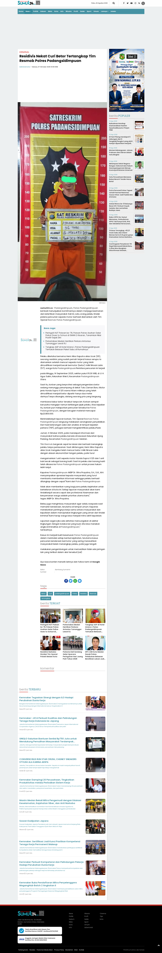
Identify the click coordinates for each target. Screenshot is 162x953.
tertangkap (45, 598)
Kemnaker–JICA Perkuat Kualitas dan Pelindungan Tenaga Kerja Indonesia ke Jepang (48, 719)
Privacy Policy (59, 950)
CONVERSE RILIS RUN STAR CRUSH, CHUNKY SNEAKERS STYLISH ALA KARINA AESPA (47, 761)
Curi (50, 593)
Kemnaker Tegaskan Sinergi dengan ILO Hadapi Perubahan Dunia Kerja (46, 699)
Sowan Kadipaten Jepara (33, 820)
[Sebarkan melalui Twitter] (71, 581)
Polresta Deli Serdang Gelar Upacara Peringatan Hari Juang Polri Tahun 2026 (73, 655)
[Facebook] (123, 3)
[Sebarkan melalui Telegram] (80, 581)
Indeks (113, 11)
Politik (35, 11)
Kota (56, 11)
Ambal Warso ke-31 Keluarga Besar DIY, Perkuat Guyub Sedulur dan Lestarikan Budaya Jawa (120, 207)
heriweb (141, 950)
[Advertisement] (81, 31)
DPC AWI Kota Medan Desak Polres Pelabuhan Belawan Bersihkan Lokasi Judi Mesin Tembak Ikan (94, 656)
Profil (76, 11)
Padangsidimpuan (63, 308)
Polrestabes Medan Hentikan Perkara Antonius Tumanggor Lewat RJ (68, 342)
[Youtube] (131, 3)
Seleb (82, 11)
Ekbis (50, 11)
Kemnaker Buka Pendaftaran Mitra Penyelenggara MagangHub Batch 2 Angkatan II (48, 884)
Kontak (81, 950)
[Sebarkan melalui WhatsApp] (75, 581)
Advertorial (88, 927)
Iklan (76, 950)
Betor (43, 593)
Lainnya (104, 11)
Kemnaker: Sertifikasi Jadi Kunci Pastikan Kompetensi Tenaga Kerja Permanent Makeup (49, 843)
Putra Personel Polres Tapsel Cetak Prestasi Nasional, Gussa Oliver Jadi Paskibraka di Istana (121, 193)
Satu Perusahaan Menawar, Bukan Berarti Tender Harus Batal (120, 179)
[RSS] (139, 3)
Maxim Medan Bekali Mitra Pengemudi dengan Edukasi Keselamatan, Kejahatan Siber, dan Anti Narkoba (50, 802)
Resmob (52, 320)
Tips (101, 916)
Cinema (103, 913)
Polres (76, 308)
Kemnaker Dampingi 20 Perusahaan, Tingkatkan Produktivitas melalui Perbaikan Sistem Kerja (46, 781)
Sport (89, 11)
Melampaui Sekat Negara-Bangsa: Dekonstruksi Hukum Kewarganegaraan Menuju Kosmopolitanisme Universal (121, 167)
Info (61, 11)
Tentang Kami (23, 950)
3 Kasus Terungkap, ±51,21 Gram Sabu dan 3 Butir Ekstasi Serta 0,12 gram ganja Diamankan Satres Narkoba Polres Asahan (121, 234)
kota (21, 812)
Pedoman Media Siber (45, 950)
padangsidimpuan (62, 593)
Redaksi (32, 950)
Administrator (24, 67)
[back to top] (158, 945)
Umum (96, 11)
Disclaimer (69, 950)
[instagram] (135, 3)
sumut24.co (46, 308)
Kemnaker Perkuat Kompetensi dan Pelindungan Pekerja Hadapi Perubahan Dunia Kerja (51, 863)
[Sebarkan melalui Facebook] (66, 581)
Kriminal (24, 52)
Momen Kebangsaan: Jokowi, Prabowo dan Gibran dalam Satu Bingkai (121, 152)
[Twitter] (127, 3)
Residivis (83, 593)
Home (21, 11)
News (28, 11)
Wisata (69, 11)
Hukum (43, 11)
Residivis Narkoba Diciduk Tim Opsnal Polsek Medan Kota (48, 654)
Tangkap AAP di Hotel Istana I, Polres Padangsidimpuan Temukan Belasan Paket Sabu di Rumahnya (73, 348)
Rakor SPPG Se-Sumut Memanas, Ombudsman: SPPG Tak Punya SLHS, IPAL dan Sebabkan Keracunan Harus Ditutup (119, 221)
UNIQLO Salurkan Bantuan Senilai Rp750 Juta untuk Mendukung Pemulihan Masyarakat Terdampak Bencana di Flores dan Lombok (48, 741)
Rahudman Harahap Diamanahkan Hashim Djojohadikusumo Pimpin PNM (119, 126)
